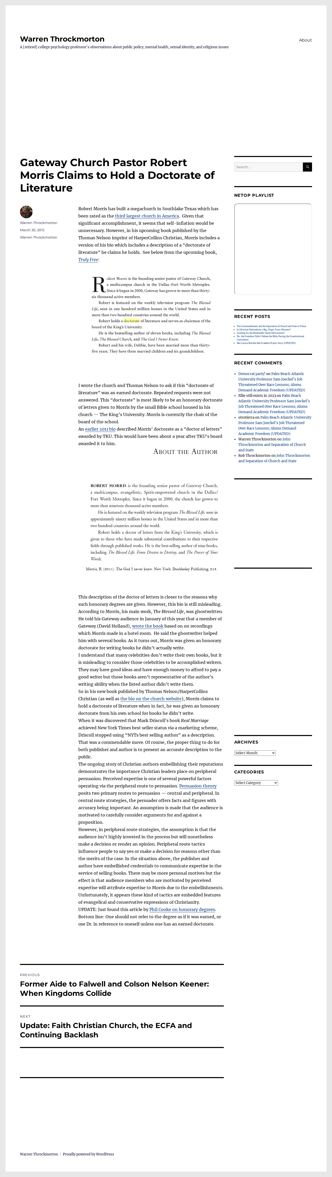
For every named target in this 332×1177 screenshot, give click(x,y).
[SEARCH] (307, 167)
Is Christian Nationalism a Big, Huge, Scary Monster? (264, 329)
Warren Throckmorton (62, 39)
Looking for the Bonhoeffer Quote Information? (261, 333)
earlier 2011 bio (100, 429)
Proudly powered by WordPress (88, 1154)
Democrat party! (251, 374)
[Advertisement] (166, 117)
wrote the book (147, 626)
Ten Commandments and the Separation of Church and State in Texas (271, 326)
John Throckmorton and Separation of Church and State (272, 444)
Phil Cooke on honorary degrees (182, 909)
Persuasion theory (198, 785)
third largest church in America (147, 216)
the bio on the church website (151, 698)
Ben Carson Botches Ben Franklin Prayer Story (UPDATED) (266, 343)
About (305, 40)
